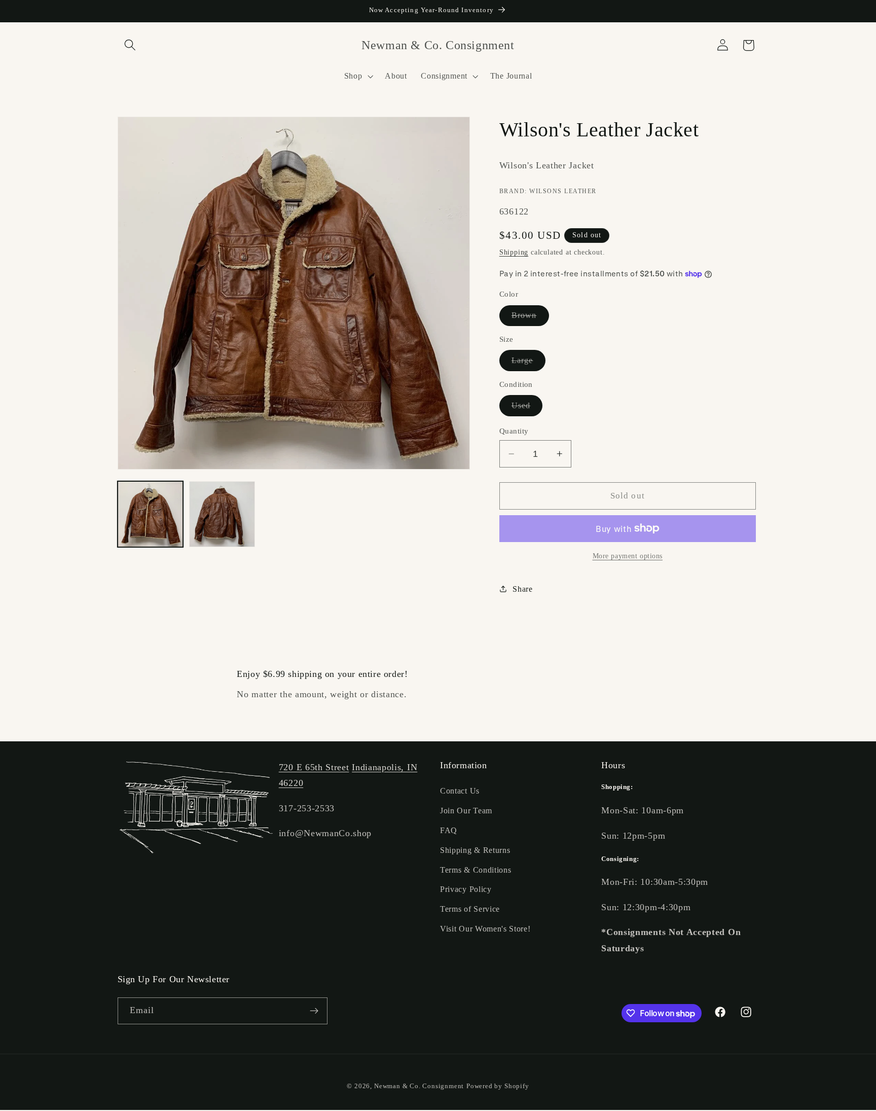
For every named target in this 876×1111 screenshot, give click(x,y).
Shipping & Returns (475, 850)
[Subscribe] (314, 1011)
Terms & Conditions (475, 870)
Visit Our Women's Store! (485, 928)
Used (527, 408)
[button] (130, 45)
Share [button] (522, 588)
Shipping (513, 252)
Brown (530, 318)
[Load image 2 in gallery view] (222, 514)
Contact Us (460, 791)
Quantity (514, 431)
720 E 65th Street (314, 767)
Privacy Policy (466, 889)
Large (528, 363)
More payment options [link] (628, 556)
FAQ (448, 830)
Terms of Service (470, 909)
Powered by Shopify (497, 1086)
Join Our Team (466, 810)
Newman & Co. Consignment (419, 1086)
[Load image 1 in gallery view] (151, 514)
